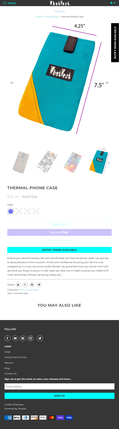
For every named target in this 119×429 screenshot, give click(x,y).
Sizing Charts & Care (15, 357)
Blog (7, 368)
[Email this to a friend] (38, 284)
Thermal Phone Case (32, 187)
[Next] (106, 82)
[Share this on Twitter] (17, 284)
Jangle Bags (51, 16)
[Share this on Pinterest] (31, 284)
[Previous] (12, 82)
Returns (8, 362)
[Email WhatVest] (40, 338)
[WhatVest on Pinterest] (23, 338)
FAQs (7, 351)
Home (39, 16)
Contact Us (10, 373)
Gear (22, 289)
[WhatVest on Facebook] (8, 338)
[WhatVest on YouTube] (15, 338)
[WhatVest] (59, 3)
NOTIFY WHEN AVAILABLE (59, 249)
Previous (59, 11)
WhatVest (18, 404)
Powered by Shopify (15, 408)
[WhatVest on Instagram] (31, 338)
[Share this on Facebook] (24, 284)
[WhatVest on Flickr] (36, 338)
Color (10, 204)
